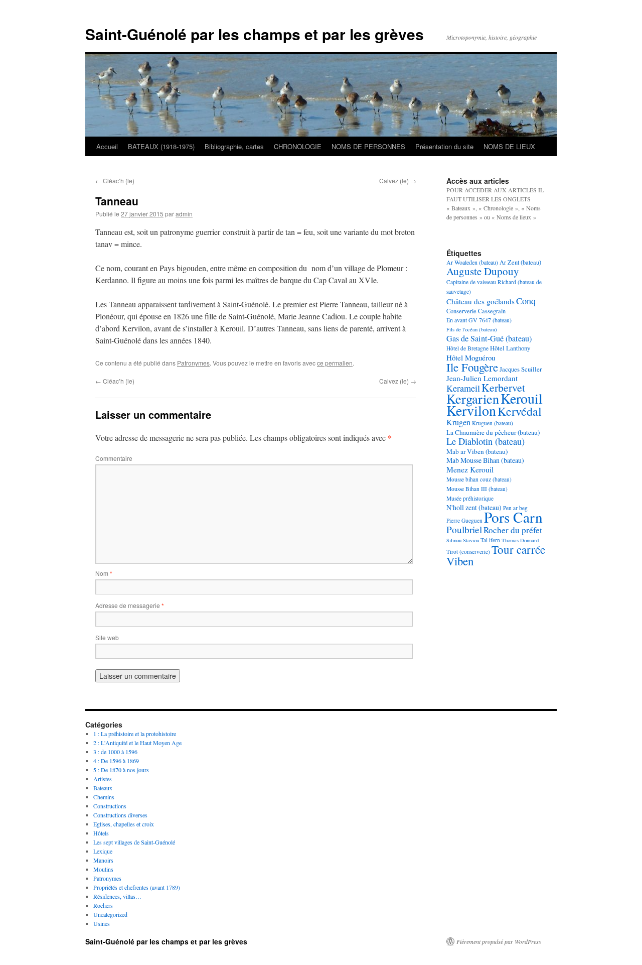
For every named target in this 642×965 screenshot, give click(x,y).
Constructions (109, 806)
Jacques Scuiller (521, 369)
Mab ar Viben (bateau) (477, 451)
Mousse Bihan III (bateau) (477, 489)
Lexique (102, 851)
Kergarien (472, 398)
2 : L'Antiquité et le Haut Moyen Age (137, 743)
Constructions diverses (120, 815)
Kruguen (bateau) (492, 423)
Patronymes (193, 362)
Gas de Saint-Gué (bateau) (489, 338)
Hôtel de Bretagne (467, 348)
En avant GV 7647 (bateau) (479, 320)
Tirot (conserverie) (468, 551)
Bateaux (102, 788)
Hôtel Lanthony (510, 347)
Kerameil (463, 388)
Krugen (458, 422)
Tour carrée (518, 549)
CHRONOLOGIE (298, 146)
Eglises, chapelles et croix (123, 824)
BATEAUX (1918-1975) (161, 146)
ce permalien (335, 362)
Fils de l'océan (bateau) (471, 329)
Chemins (103, 797)
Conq (526, 301)
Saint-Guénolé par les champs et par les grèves (254, 34)
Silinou (453, 540)
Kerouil (522, 398)
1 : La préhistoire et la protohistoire (134, 734)
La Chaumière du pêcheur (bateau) (493, 432)
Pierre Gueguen (464, 520)
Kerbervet (503, 387)
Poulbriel (464, 529)
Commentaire (113, 458)
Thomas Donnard (520, 540)
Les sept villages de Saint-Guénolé (134, 842)
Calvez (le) (397, 180)
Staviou (471, 540)
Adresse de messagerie (129, 605)
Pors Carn (513, 517)
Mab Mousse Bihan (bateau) (485, 460)
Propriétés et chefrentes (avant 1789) (136, 887)
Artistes (102, 779)
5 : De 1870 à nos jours (121, 770)
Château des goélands (480, 301)
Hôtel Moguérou (470, 357)
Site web (107, 637)
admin (184, 213)
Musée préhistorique (470, 498)
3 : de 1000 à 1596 (115, 752)
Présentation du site (444, 146)
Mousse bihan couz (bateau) (479, 479)
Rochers (103, 905)
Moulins (103, 869)
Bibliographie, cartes (234, 146)
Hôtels (101, 833)
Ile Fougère (472, 367)
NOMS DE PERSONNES (368, 146)
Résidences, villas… (117, 896)
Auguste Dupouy (482, 271)
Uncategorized (110, 914)
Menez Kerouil (470, 469)
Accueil (107, 146)
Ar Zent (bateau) (520, 262)
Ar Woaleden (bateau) (472, 262)
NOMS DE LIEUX (509, 146)
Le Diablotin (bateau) (485, 441)
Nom (103, 573)
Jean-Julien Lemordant (482, 378)
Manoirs (103, 860)
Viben (459, 560)
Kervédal (520, 411)
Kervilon (471, 410)
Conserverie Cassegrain (476, 311)
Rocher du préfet (513, 530)
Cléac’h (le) (114, 180)
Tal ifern (490, 540)
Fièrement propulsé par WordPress (498, 941)
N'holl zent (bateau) (474, 507)
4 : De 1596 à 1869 (116, 761)
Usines (101, 923)
